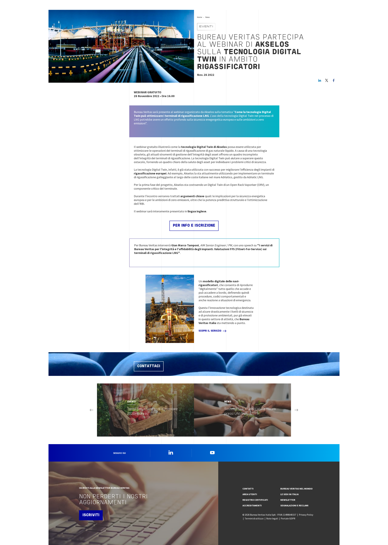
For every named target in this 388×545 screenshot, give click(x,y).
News (207, 17)
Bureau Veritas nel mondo (296, 488)
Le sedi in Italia (289, 494)
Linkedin (171, 452)
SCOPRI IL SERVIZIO (210, 331)
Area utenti (249, 494)
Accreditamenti (252, 505)
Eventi (206, 27)
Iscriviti (90, 515)
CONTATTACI (148, 366)
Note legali (272, 518)
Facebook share (333, 80)
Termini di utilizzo (254, 518)
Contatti (248, 488)
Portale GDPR (288, 518)
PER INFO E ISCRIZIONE (194, 225)
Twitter (326, 80)
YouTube (212, 452)
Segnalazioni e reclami (294, 505)
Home (199, 17)
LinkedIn (319, 80)
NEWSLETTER (287, 499)
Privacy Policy (306, 514)
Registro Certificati (255, 499)
